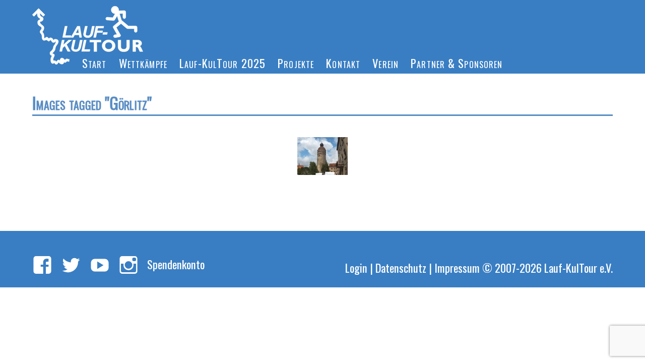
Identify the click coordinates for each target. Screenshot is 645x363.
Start (94, 62)
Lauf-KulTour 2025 (222, 62)
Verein (385, 62)
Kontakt (343, 62)
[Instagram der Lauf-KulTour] (128, 266)
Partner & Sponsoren (456, 62)
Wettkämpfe (143, 62)
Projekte (296, 62)
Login (356, 267)
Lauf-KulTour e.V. (578, 267)
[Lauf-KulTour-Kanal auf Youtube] (100, 266)
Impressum (457, 267)
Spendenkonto (176, 264)
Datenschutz (400, 267)
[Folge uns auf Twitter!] (71, 266)
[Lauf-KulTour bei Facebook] (42, 266)
